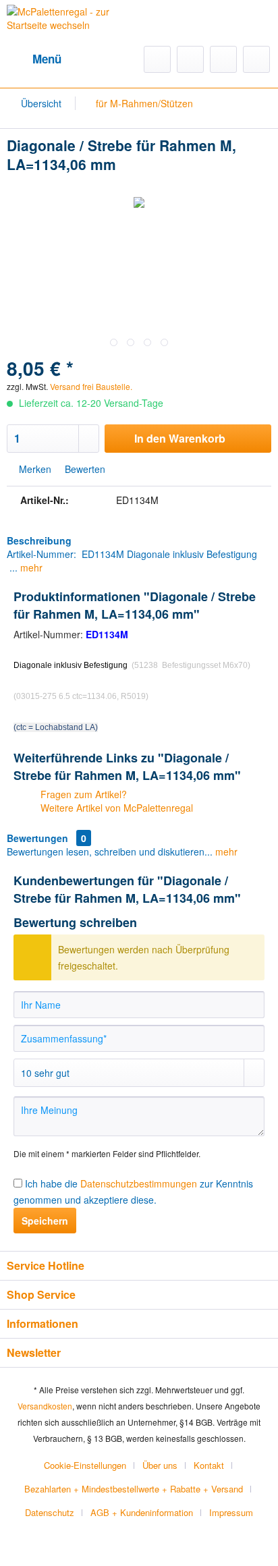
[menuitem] (34, 59)
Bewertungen (37, 838)
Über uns (159, 1465)
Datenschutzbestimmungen (138, 1183)
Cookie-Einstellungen (85, 1465)
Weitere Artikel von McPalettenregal (115, 807)
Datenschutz (49, 1512)
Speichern (45, 1220)
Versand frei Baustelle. (91, 386)
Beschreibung (39, 540)
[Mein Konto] (223, 59)
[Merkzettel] (190, 59)
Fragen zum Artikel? (82, 794)
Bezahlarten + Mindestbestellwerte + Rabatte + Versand (133, 1488)
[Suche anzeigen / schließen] (157, 59)
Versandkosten (45, 1405)
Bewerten (83, 469)
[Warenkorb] (256, 59)
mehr (30, 567)
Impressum (231, 1512)
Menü (46, 59)
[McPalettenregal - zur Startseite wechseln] (73, 26)
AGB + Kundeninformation (141, 1512)
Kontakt (209, 1465)
